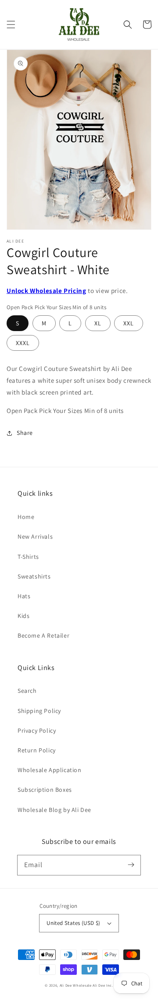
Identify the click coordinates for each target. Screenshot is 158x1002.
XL (97, 323)
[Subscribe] (130, 865)
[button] (11, 24)
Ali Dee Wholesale (76, 985)
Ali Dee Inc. (103, 985)
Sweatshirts (34, 576)
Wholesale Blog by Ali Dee (54, 810)
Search (27, 691)
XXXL (23, 343)
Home (26, 517)
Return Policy (37, 750)
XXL (128, 323)
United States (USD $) (73, 923)
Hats (24, 596)
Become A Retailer (43, 635)
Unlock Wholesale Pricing (46, 290)
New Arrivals (35, 536)
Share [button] (25, 433)
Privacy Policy (37, 730)
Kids (23, 616)
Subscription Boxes (45, 790)
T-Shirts (28, 557)
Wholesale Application (50, 770)
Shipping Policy (39, 711)
